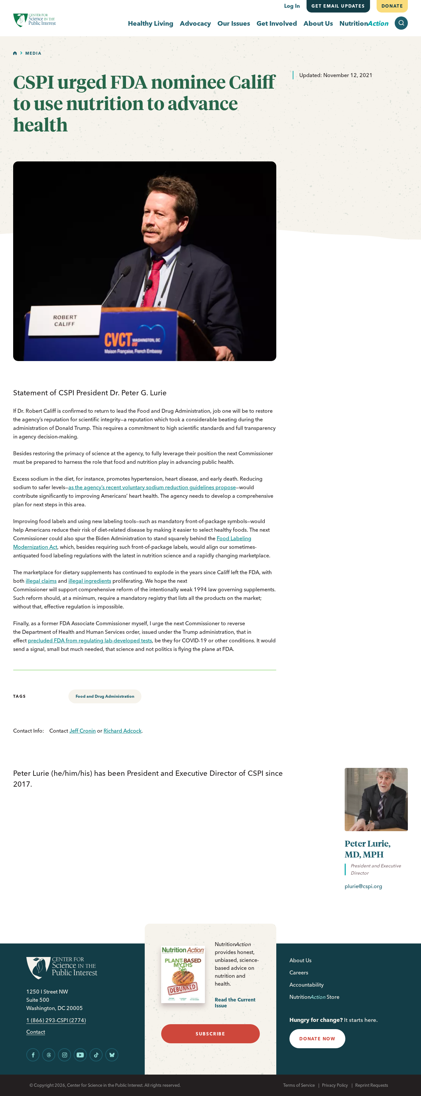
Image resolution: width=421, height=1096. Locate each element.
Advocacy (195, 23)
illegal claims (41, 580)
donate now (317, 1038)
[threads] (48, 1054)
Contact (35, 1032)
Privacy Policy (335, 1085)
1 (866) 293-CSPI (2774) (56, 1020)
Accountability (306, 984)
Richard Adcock (122, 730)
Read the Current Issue (235, 1002)
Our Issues (233, 23)
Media (33, 53)
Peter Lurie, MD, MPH (367, 848)
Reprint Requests (371, 1085)
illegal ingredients (89, 580)
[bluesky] (111, 1054)
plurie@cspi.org (363, 886)
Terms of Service (299, 1085)
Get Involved (277, 23)
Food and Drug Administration (105, 696)
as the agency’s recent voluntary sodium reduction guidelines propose (152, 487)
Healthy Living (150, 23)
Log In (292, 6)
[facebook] (32, 1054)
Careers (298, 972)
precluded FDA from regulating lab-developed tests (90, 640)
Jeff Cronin (82, 730)
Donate (392, 6)
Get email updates (338, 6)
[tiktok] (96, 1054)
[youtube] (80, 1054)
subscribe (210, 1033)
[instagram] (64, 1054)
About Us (318, 23)
